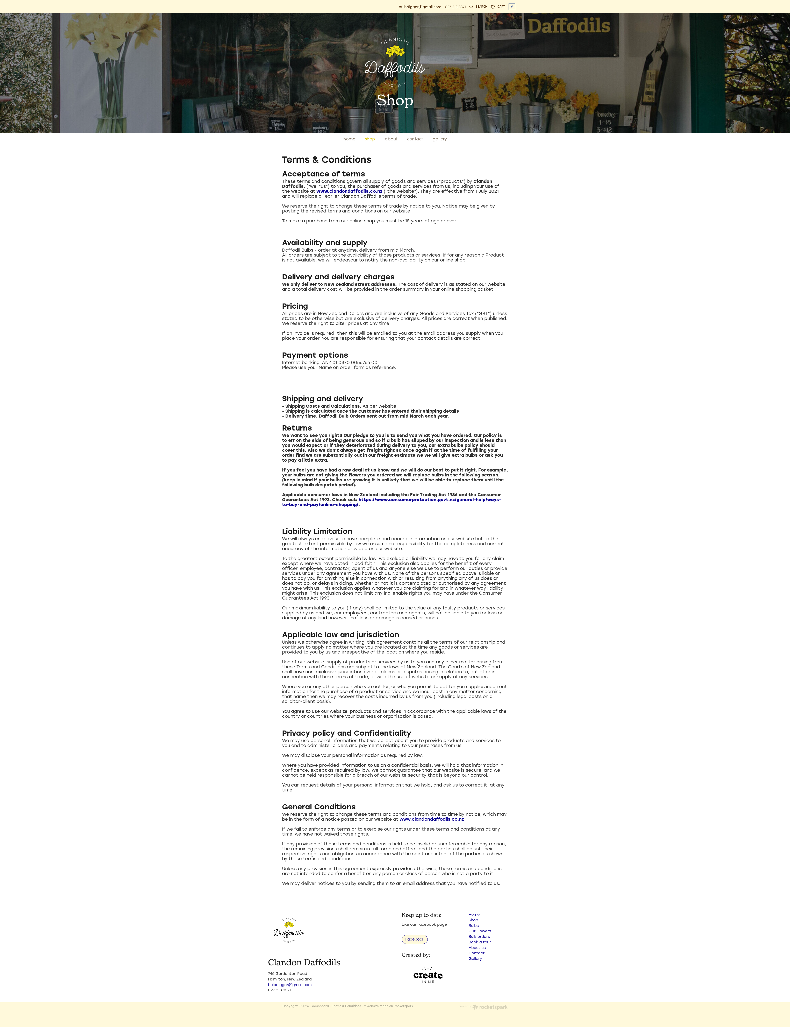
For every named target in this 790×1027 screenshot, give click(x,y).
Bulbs (474, 925)
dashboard (320, 1006)
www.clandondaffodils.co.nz (349, 191)
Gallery (475, 958)
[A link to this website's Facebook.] (512, 6)
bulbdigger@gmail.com (420, 6)
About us (477, 947)
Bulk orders (479, 936)
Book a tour (480, 941)
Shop (473, 919)
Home (474, 914)
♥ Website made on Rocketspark (388, 1006)
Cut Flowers (480, 930)
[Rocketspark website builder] (483, 1007)
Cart (501, 6)
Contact (477, 952)
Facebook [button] (414, 939)
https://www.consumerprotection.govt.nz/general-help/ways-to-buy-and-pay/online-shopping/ (391, 501)
